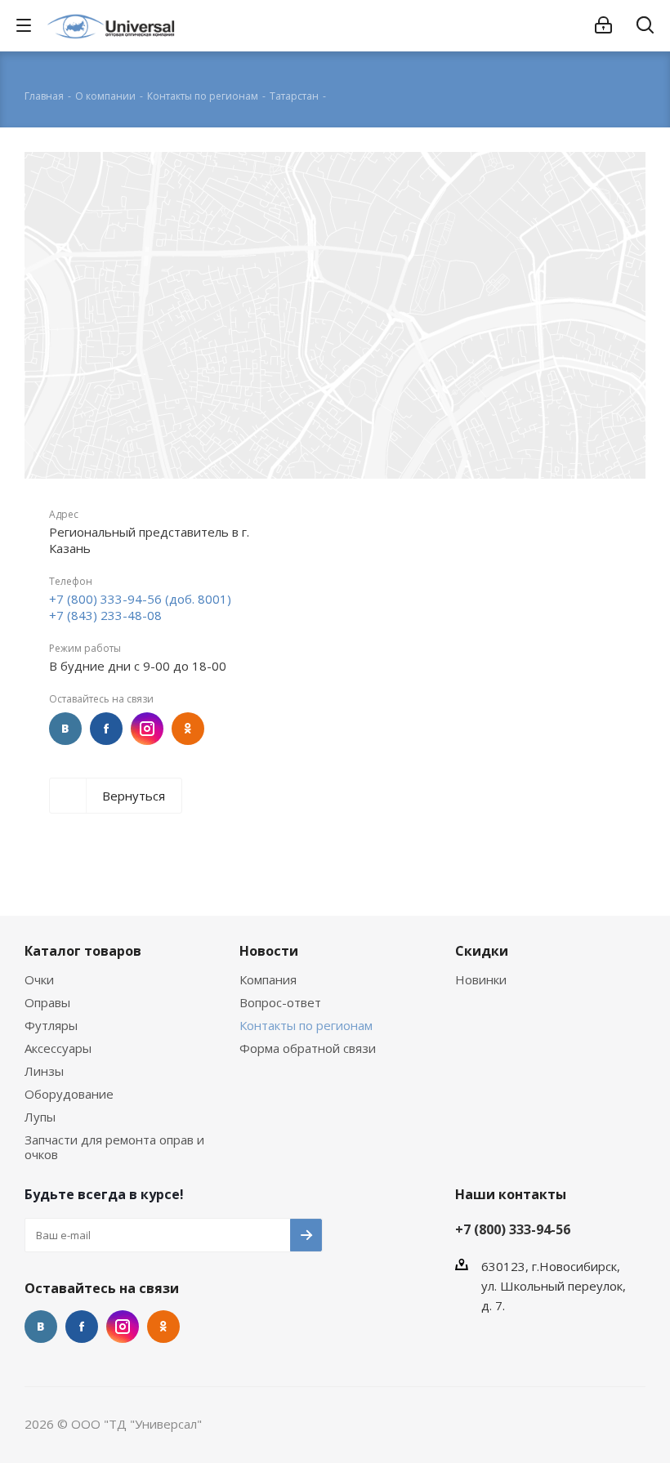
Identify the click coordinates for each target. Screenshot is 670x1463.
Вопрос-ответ (280, 1002)
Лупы (40, 1116)
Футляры (51, 1025)
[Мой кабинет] (603, 25)
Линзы (44, 1071)
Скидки (481, 951)
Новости (268, 951)
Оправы (47, 1002)
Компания (268, 979)
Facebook (106, 728)
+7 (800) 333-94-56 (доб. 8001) (140, 599)
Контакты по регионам (306, 1025)
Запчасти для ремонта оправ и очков (114, 1146)
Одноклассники (188, 728)
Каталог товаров (83, 951)
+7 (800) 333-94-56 (512, 1229)
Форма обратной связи (307, 1048)
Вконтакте (65, 728)
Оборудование (69, 1094)
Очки (39, 979)
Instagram (147, 728)
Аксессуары (58, 1048)
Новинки (481, 979)
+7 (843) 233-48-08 (105, 615)
